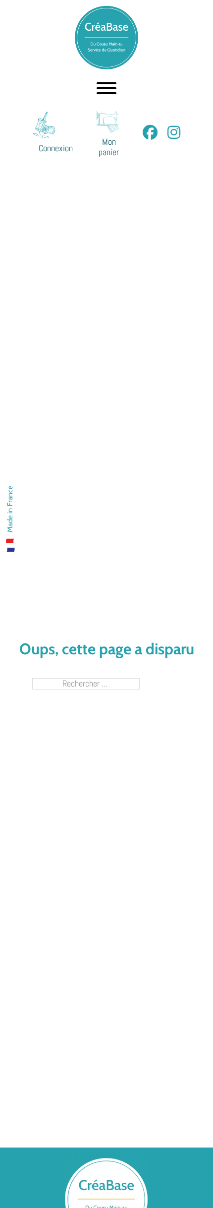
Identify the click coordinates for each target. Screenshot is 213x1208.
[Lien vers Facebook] (150, 132)
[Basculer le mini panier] (109, 122)
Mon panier (109, 147)
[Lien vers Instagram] (173, 132)
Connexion (56, 148)
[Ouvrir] (106, 88)
